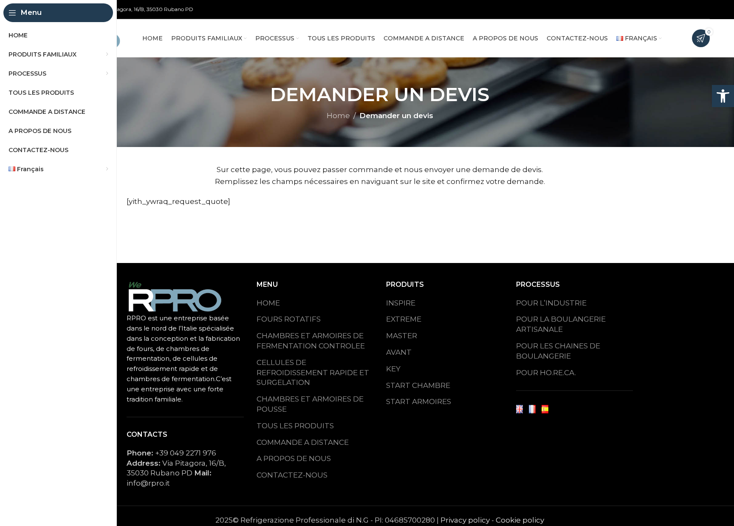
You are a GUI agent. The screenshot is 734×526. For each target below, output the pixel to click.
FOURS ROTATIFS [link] (289, 319)
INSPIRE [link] (400, 303)
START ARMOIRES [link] (418, 401)
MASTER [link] (401, 335)
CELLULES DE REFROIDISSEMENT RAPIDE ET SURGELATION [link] (313, 372)
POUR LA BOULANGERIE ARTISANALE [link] (561, 324)
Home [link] (338, 115)
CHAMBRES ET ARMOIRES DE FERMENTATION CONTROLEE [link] (311, 340)
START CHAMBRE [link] (418, 385)
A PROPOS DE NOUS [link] (294, 458)
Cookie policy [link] (520, 520)
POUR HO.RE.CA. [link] (546, 372)
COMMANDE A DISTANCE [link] (303, 442)
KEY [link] (393, 369)
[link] (723, 96)
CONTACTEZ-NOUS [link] (292, 475)
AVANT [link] (399, 352)
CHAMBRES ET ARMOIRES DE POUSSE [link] (310, 404)
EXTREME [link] (403, 319)
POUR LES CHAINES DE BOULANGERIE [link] (558, 351)
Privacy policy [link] (465, 520)
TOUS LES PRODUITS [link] (295, 425)
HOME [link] (268, 303)
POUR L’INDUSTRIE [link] (551, 303)
